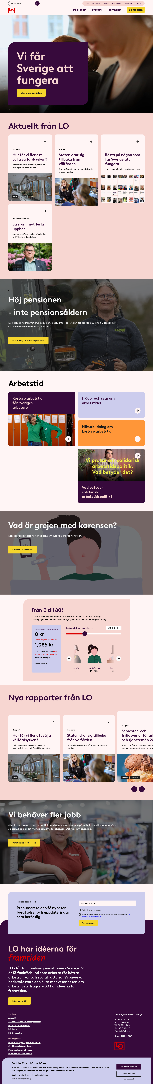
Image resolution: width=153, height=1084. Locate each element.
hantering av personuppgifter (91, 917)
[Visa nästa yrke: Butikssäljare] (118, 658)
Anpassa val (129, 1079)
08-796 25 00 (124, 1025)
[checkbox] (80, 910)
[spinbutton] (113, 628)
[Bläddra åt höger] (142, 789)
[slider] (84, 633)
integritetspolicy (25, 1079)
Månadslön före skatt (79, 628)
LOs (129, 914)
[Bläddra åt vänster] (134, 789)
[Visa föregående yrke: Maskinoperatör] (69, 658)
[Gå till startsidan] (11, 10)
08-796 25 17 (124, 1028)
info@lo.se (125, 1031)
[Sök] (37, 3)
